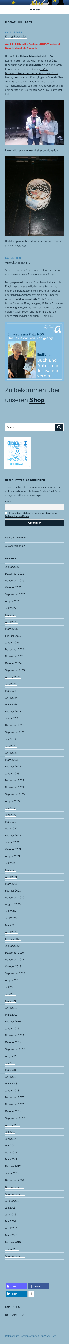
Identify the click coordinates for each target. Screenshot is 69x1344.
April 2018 (11, 1076)
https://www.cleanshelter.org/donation (35, 150)
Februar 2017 (13, 1166)
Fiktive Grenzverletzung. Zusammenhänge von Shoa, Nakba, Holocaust (31, 73)
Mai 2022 (10, 821)
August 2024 (13, 677)
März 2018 (11, 1083)
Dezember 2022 (14, 780)
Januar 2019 (12, 1028)
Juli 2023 (10, 739)
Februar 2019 (13, 1021)
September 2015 (15, 1256)
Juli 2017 (10, 1132)
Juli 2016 (10, 1207)
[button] (16, 1286)
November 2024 (14, 656)
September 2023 (15, 732)
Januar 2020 (12, 945)
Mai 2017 (10, 1145)
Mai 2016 (10, 1221)
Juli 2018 (10, 1063)
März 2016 (11, 1235)
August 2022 (12, 801)
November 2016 (14, 1187)
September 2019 (15, 973)
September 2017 (15, 1118)
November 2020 (14, 897)
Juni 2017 (10, 1138)
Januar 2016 (12, 1249)
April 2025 (11, 622)
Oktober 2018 (13, 1042)
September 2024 (15, 670)
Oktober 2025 (13, 587)
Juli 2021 (10, 863)
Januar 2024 (12, 718)
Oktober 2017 (13, 1111)
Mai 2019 (10, 1001)
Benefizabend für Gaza (19, 48)
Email (8, 501)
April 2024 (11, 697)
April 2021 (11, 877)
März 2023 (11, 759)
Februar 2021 (13, 890)
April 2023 (11, 752)
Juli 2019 (10, 987)
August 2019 (12, 980)
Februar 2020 (13, 939)
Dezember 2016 (14, 1180)
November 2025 (14, 580)
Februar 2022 (13, 835)
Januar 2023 (12, 773)
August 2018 (12, 1056)
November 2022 (14, 787)
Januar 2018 (12, 1090)
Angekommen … (17, 262)
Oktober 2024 (13, 663)
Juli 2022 (10, 808)
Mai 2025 (10, 615)
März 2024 (11, 704)
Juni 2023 (11, 746)
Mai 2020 (10, 925)
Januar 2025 (12, 642)
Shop (37, 400)
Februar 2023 (13, 766)
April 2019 (11, 1007)
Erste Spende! (16, 37)
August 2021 (12, 856)
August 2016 (12, 1200)
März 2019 (11, 1014)
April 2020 (11, 932)
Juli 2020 (10, 911)
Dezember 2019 (14, 952)
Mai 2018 (10, 1069)
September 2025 (15, 594)
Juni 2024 (11, 684)
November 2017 (14, 1104)
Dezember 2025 (14, 573)
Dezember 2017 (14, 1097)
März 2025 (11, 628)
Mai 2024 (10, 690)
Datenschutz (12, 1335)
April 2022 (11, 828)
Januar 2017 (12, 1173)
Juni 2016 (10, 1214)
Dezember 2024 (14, 649)
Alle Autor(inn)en (15, 545)
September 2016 (15, 1194)
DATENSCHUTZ (14, 1315)
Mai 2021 (10, 870)
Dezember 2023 (14, 725)
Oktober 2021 (13, 849)
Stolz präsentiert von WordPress (38, 1335)
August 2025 (13, 601)
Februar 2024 (13, 711)
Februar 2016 (13, 1242)
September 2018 (15, 1049)
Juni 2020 (11, 918)
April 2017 (11, 1152)
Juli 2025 (10, 608)
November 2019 (14, 959)
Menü (36, 9)
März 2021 (11, 883)
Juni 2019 (10, 994)
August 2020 (13, 904)
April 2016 (11, 1228)
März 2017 (11, 1159)
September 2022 (15, 794)
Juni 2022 (10, 815)
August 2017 (12, 1125)
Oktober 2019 (13, 966)
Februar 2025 (13, 635)
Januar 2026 (12, 566)
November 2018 (14, 1035)
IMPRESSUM (12, 1307)
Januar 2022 (12, 842)
